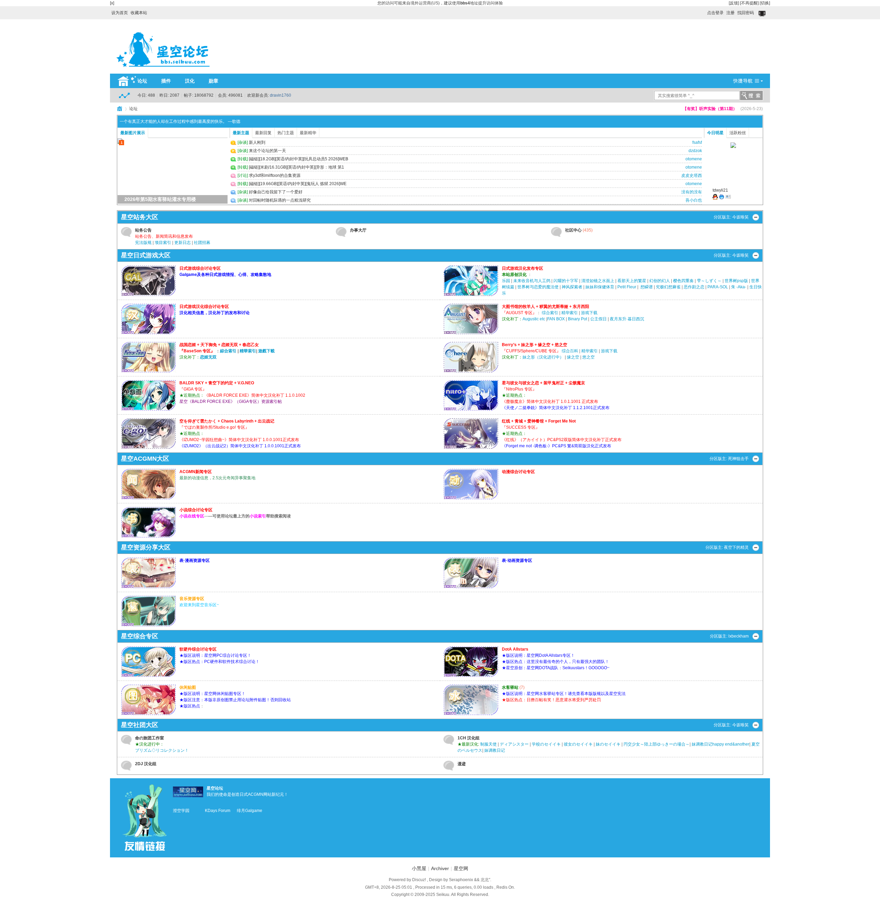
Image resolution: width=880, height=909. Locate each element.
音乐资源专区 (191, 598)
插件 (166, 81)
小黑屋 (419, 868)
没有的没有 (691, 192)
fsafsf (697, 142)
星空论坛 (215, 788)
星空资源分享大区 (145, 547)
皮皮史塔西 (691, 175)
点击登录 (715, 12)
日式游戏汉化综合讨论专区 (204, 306)
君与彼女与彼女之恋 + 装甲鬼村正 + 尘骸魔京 (543, 383)
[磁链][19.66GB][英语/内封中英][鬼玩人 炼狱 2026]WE (297, 183)
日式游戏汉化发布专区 (522, 268)
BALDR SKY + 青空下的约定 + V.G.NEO (216, 383)
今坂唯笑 (740, 217)
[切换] (765, 3)
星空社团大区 (139, 724)
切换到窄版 (763, 14)
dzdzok (695, 150)
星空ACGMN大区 (145, 458)
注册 (730, 12)
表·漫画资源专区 (194, 560)
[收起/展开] (755, 217)
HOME (119, 109)
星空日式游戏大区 (145, 255)
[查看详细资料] (728, 198)
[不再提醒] (749, 3)
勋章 (213, 81)
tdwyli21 (720, 190)
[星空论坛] (163, 69)
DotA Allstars (515, 649)
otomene (693, 159)
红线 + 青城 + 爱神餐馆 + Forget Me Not (539, 421)
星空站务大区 (139, 217)
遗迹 (462, 763)
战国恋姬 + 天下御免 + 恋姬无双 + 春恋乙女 (219, 344)
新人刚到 (257, 142)
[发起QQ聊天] (715, 198)
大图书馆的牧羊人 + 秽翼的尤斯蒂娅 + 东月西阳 (545, 306)
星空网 (461, 868)
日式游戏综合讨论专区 (200, 268)
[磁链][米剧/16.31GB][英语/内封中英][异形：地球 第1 (296, 167)
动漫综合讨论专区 (518, 471)
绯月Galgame (249, 810)
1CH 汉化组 (469, 738)
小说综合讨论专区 (195, 509)
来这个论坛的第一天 (267, 150)
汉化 (190, 81)
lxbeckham (738, 636)
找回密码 (745, 12)
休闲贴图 (187, 687)
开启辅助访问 (704, 11)
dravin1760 (280, 95)
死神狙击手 (738, 458)
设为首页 (119, 12)
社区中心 (573, 230)
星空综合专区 (139, 636)
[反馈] (734, 3)
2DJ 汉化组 (145, 763)
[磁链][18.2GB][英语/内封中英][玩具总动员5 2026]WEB (298, 159)
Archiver (440, 868)
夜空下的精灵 (736, 547)
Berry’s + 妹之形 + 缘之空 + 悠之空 (534, 344)
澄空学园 (181, 810)
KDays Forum (217, 810)
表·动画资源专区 (517, 560)
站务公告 (143, 230)
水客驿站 (510, 687)
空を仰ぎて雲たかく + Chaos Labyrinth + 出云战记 (226, 421)
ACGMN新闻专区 (195, 471)
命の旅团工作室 (149, 738)
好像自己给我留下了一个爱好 (275, 192)
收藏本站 (139, 12)
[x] (112, 3)
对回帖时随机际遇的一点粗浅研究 (280, 200)
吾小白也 (693, 200)
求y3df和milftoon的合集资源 (274, 175)
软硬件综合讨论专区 (198, 649)
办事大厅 (358, 230)
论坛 (142, 81)
